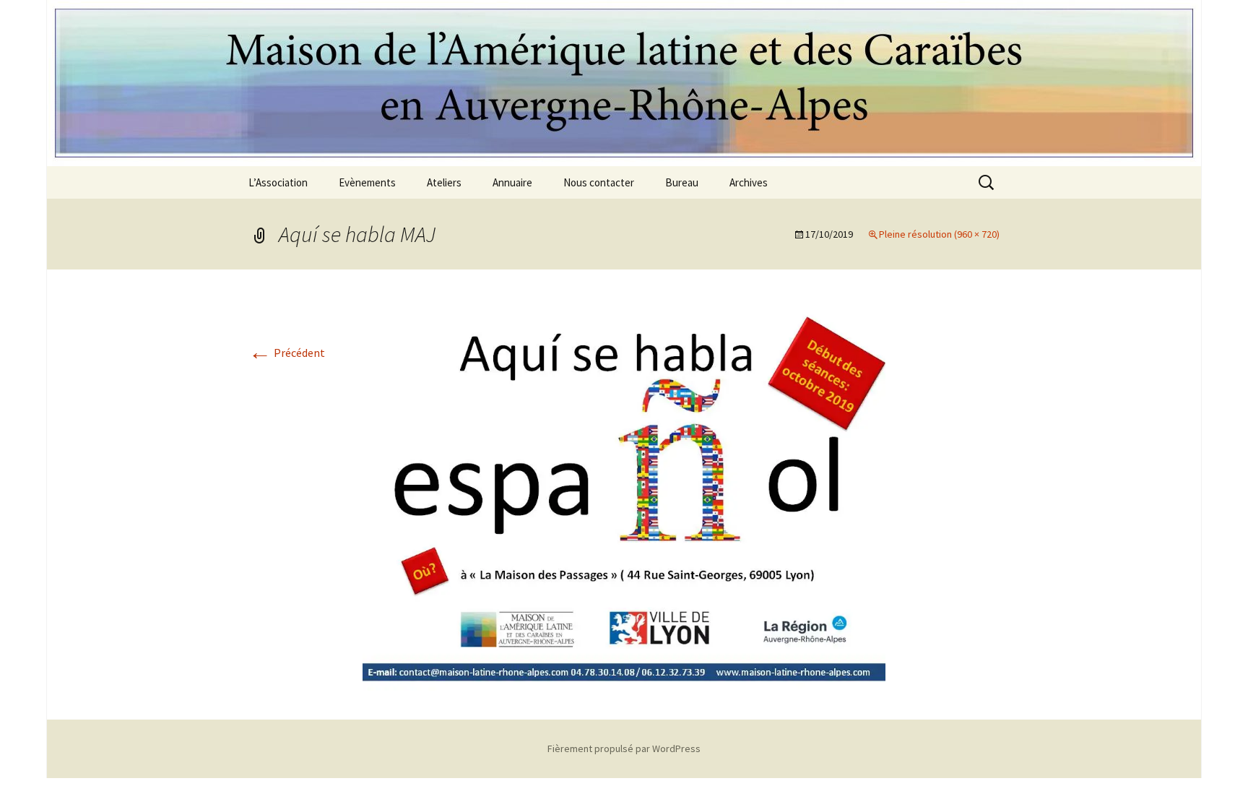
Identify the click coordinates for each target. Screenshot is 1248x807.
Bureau (681, 182)
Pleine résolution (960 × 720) (939, 234)
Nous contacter (598, 182)
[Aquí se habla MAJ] (624, 493)
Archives (748, 182)
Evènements (367, 182)
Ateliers (444, 182)
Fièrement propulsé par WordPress (624, 748)
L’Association (278, 182)
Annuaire (512, 182)
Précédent (286, 352)
